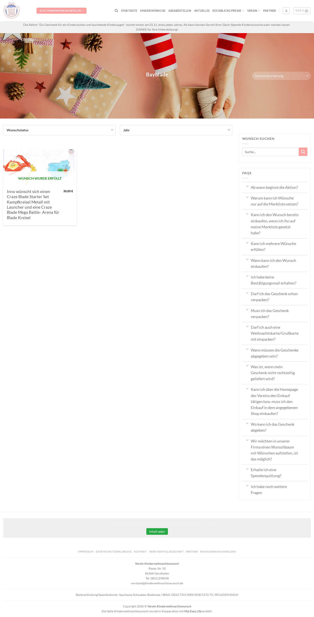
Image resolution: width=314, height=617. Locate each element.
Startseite (129, 10)
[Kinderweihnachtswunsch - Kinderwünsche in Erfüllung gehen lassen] (16, 10)
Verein (252, 10)
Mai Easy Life (193, 611)
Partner (269, 10)
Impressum (86, 551)
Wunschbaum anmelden (218, 551)
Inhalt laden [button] (157, 531)
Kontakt (140, 551)
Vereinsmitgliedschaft (166, 551)
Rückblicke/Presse (227, 10)
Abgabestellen (179, 10)
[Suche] (116, 11)
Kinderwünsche (152, 10)
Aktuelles (202, 10)
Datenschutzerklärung (114, 551)
